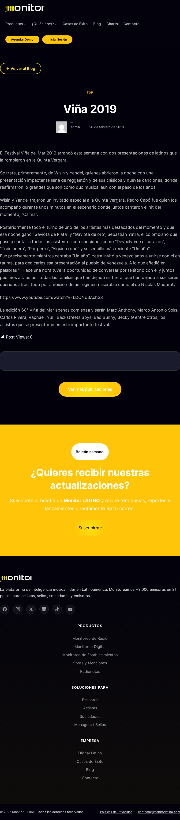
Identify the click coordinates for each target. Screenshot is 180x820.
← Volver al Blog (20, 68)
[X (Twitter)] (31, 609)
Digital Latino (90, 753)
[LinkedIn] (44, 609)
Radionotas (90, 671)
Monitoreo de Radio (90, 638)
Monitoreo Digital (90, 646)
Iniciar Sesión (57, 39)
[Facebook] (4, 609)
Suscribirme (90, 527)
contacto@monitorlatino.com (159, 812)
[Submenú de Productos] (25, 24)
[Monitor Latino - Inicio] (25, 8)
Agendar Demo (22, 39)
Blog (90, 769)
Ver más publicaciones (90, 389)
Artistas (90, 708)
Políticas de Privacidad (116, 812)
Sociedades (90, 716)
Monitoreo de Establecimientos (90, 654)
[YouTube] (70, 609)
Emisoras (90, 699)
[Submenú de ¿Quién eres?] (56, 24)
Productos (14, 24)
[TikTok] (57, 609)
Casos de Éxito (90, 761)
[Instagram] (17, 609)
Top (90, 92)
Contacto (90, 777)
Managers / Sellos (90, 724)
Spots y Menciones (90, 663)
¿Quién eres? (43, 24)
